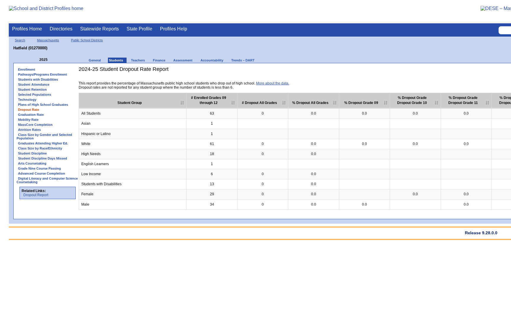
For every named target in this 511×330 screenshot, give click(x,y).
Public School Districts (87, 40)
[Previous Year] (35, 60)
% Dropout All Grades (310, 103)
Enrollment (26, 69)
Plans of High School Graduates (43, 104)
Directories (61, 28)
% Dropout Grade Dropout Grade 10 (412, 100)
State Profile (139, 28)
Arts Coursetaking (32, 163)
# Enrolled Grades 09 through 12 (208, 100)
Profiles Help (173, 28)
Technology (27, 99)
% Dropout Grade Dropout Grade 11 (463, 100)
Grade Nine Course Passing (39, 168)
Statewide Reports (99, 28)
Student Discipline (32, 153)
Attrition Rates (29, 129)
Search (20, 40)
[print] (506, 79)
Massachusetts (48, 40)
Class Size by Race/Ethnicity (40, 148)
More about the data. (272, 83)
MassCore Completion (35, 124)
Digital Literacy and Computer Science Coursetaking (47, 180)
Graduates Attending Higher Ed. (43, 143)
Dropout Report (35, 195)
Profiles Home (27, 28)
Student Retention (32, 89)
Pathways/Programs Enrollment (42, 74)
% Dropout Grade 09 (361, 103)
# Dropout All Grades (259, 103)
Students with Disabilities (38, 79)
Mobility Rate (28, 119)
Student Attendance (33, 84)
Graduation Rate (31, 114)
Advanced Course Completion (41, 173)
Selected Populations (34, 94)
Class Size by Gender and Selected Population (44, 136)
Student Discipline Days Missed (42, 158)
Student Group (129, 103)
